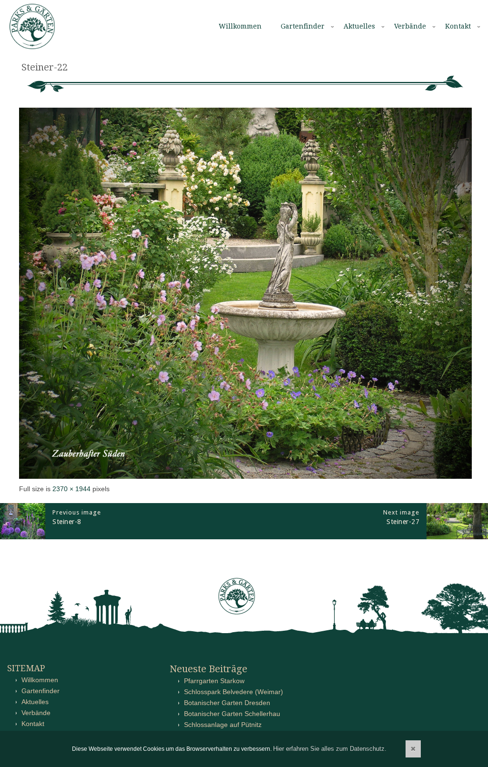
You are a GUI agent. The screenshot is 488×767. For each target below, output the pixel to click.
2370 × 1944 (71, 489)
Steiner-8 (66, 521)
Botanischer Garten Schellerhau (232, 713)
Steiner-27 (402, 521)
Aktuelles (359, 26)
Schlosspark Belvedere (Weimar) (233, 692)
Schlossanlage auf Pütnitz (223, 724)
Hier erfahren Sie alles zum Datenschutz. (329, 748)
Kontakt (458, 26)
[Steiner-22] (245, 476)
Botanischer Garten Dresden (227, 702)
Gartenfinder (303, 26)
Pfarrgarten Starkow (214, 681)
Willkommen (240, 26)
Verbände (410, 26)
